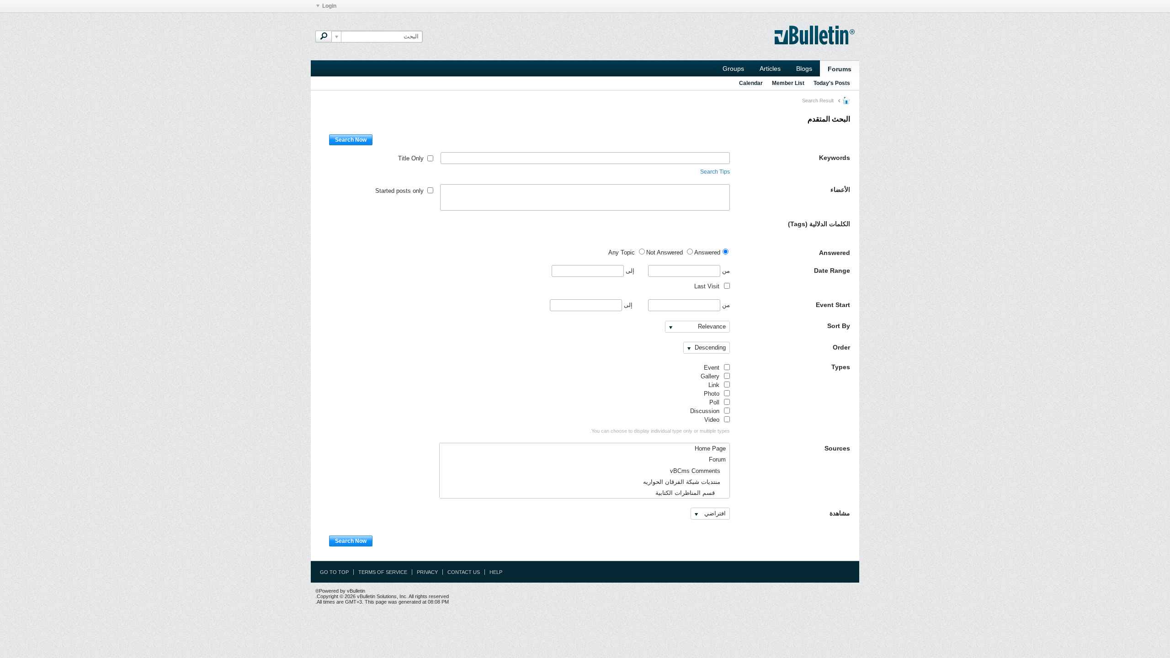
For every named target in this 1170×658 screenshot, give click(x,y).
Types (840, 367)
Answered (834, 252)
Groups (733, 68)
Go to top (334, 572)
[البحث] (323, 36)
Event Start (833, 304)
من (725, 270)
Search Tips (715, 172)
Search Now (351, 140)
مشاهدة (840, 513)
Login (329, 6)
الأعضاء (840, 189)
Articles (770, 68)
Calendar (751, 83)
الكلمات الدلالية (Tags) (819, 224)
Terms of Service (382, 572)
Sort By (838, 325)
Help (495, 572)
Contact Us (463, 572)
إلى (629, 270)
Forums (839, 69)
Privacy (427, 572)
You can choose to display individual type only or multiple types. (660, 431)
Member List (788, 83)
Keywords (834, 157)
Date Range (832, 270)
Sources (837, 448)
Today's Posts (832, 83)
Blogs (804, 68)
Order (841, 347)
